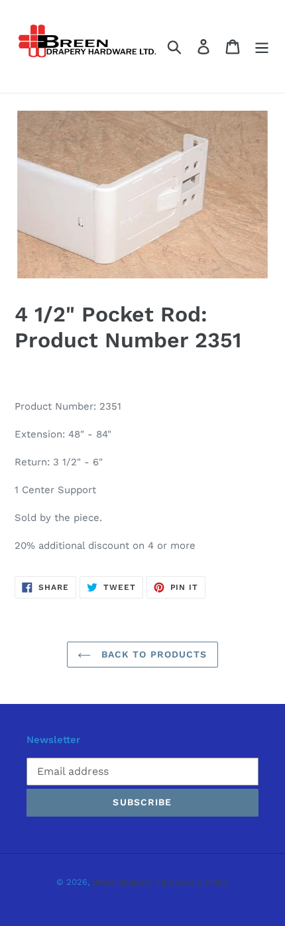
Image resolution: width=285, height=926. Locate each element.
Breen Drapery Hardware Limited (160, 882)
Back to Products (152, 654)
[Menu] (261, 47)
